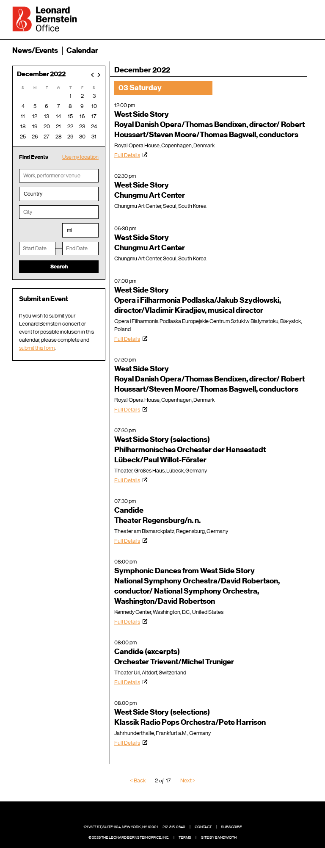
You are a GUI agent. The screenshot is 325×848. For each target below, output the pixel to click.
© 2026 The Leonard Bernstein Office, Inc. (128, 837)
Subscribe (231, 826)
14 (58, 116)
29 (70, 136)
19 (35, 126)
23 (82, 126)
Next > (188, 780)
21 (58, 126)
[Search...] (280, 18)
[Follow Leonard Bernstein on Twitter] (156, 814)
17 (93, 116)
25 (23, 136)
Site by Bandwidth (219, 837)
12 (34, 116)
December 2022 (41, 74)
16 (82, 116)
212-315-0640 (173, 826)
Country (33, 194)
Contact (203, 826)
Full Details (127, 155)
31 (93, 136)
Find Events (33, 157)
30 (82, 136)
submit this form (37, 348)
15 (70, 116)
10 (94, 106)
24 (94, 126)
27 (47, 136)
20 (47, 126)
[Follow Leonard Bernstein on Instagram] (169, 814)
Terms (185, 837)
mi (69, 230)
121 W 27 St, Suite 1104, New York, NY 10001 (120, 826)
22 (70, 126)
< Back (138, 780)
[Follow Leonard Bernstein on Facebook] (143, 814)
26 (35, 136)
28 (58, 136)
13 (46, 116)
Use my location (80, 157)
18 (23, 126)
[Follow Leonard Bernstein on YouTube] (182, 814)
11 (23, 116)
